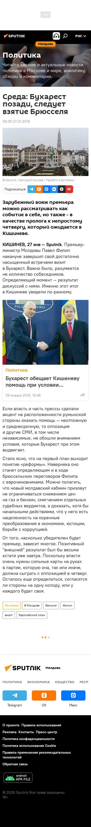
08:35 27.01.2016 (16, 121)
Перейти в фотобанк (60, 180)
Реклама (9, 732)
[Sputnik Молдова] (15, 38)
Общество (65, 682)
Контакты (26, 732)
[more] (83, 395)
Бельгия (51, 605)
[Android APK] (18, 778)
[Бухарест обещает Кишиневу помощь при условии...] (45, 332)
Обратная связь (15, 764)
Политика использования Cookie (29, 745)
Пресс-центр (46, 732)
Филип (67, 605)
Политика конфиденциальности (29, 738)
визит (9, 615)
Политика (17, 370)
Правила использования (41, 725)
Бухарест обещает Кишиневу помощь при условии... (42, 381)
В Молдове (31, 605)
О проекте (11, 725)
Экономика (38, 682)
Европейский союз (32, 615)
